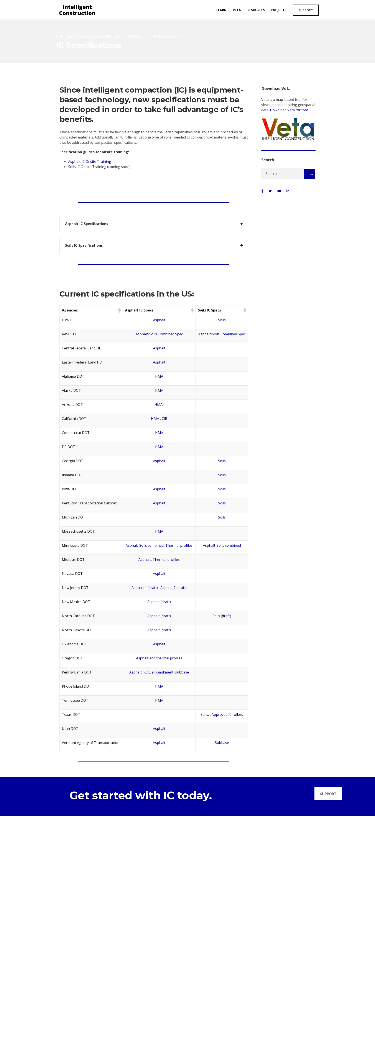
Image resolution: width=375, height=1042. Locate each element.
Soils (222, 320)
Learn (221, 10)
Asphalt (159, 320)
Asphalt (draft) (159, 601)
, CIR (163, 418)
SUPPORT (328, 793)
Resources (256, 10)
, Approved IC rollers (226, 714)
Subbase (222, 742)
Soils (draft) (221, 615)
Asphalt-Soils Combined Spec (159, 334)
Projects (278, 10)
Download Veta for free (289, 110)
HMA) (159, 404)
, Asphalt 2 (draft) (173, 587)
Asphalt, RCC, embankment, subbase (159, 672)
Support (306, 10)
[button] (119, 310)
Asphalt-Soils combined (145, 545)
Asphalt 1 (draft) (145, 587)
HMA (159, 376)
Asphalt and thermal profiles (159, 658)
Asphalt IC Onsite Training (89, 161)
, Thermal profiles (178, 545)
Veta (237, 10)
